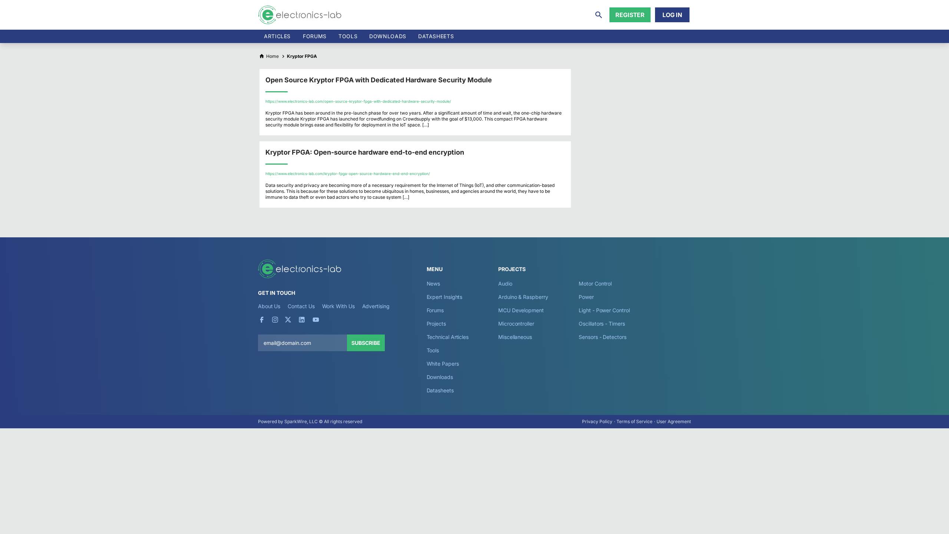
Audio (505, 283)
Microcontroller (516, 323)
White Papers (443, 363)
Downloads (440, 377)
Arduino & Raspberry (523, 297)
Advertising (376, 306)
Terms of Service (634, 421)
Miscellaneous (515, 337)
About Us (269, 306)
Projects (436, 323)
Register (630, 15)
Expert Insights (445, 297)
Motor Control (595, 283)
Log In (672, 15)
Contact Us (301, 306)
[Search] (598, 15)
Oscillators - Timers (602, 323)
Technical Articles (448, 337)
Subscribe (365, 343)
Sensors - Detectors (602, 337)
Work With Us (338, 306)
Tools (347, 36)
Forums (315, 36)
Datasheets (436, 36)
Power (586, 297)
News (433, 283)
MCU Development (521, 310)
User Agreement (674, 421)
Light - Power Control (604, 310)
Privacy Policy (597, 421)
